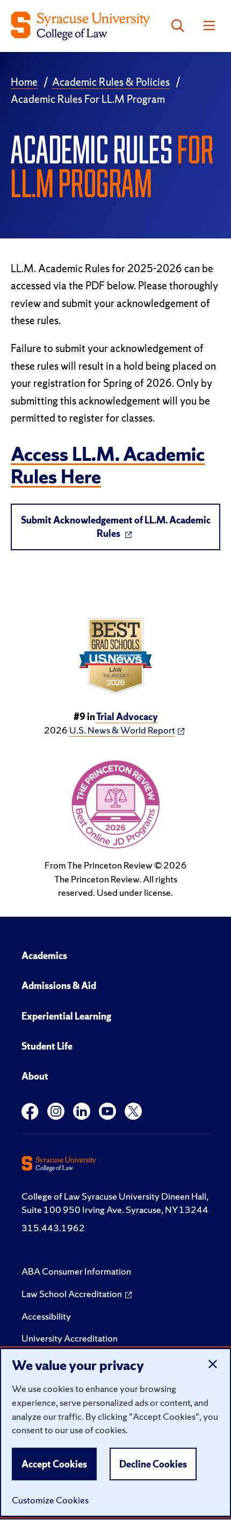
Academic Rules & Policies (111, 82)
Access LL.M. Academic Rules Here (108, 465)
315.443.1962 (53, 1228)
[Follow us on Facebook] (30, 1111)
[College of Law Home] (81, 26)
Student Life (47, 1046)
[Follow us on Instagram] (55, 1111)
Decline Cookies (153, 1464)
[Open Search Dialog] (178, 26)
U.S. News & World (122, 730)
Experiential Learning (66, 1016)
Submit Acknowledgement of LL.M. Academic (116, 527)
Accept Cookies (54, 1464)
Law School (71, 1293)
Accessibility (46, 1316)
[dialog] (115, 1432)
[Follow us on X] (133, 1111)
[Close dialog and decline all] (212, 1364)
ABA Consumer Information (76, 1271)
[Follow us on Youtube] (107, 1111)
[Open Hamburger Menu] (209, 26)
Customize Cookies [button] (50, 1500)
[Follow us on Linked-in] (81, 1111)
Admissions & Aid (58, 985)
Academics (44, 955)
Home (24, 82)
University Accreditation (69, 1338)
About (34, 1076)
